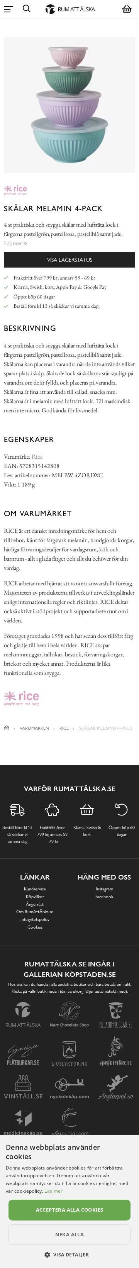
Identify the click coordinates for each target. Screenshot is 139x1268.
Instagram (104, 889)
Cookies (34, 927)
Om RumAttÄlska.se (34, 911)
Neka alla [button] (69, 1234)
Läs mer (53, 1191)
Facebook (104, 896)
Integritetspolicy (34, 919)
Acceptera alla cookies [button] (69, 1209)
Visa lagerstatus (69, 259)
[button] (69, 1254)
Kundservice (35, 889)
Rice (37, 457)
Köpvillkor (35, 896)
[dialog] (69, 1201)
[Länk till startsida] (6, 728)
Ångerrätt (35, 904)
